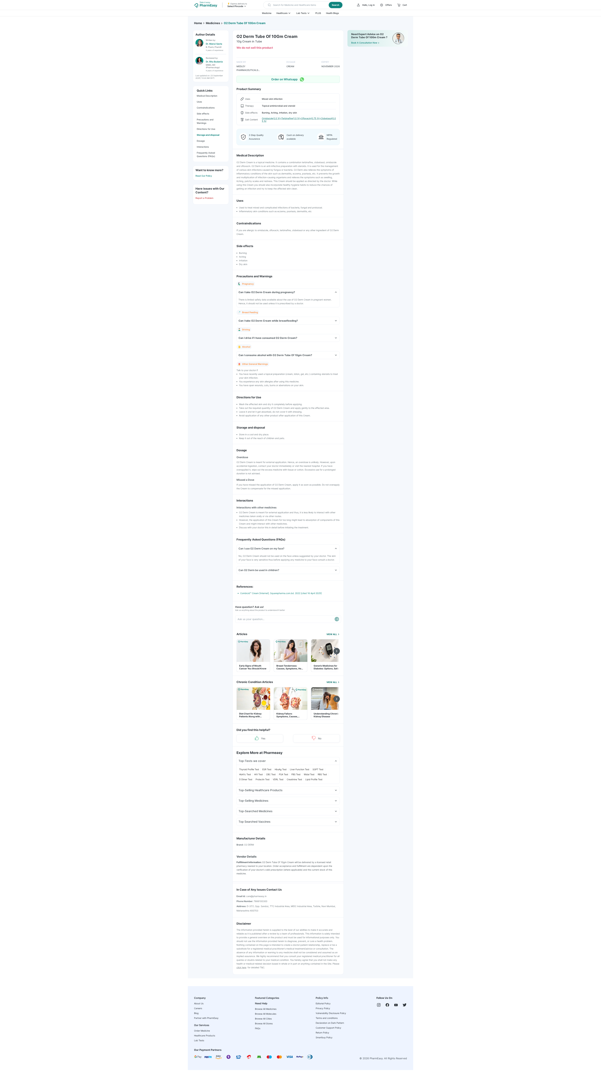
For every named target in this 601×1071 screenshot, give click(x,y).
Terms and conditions (327, 1018)
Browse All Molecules (265, 1013)
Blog (196, 1013)
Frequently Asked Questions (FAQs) (206, 154)
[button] (303, 5)
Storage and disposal (208, 135)
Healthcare (282, 13)
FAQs (257, 1028)
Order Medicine (202, 1030)
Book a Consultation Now (364, 42)
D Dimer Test (245, 779)
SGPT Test (318, 769)
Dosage (201, 141)
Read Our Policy (203, 175)
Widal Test (309, 774)
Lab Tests (301, 13)
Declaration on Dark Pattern (330, 1023)
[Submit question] (337, 619)
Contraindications (206, 107)
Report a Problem (204, 198)
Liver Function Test (299, 769)
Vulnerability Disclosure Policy (331, 1013)
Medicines (213, 23)
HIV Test (258, 774)
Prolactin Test (263, 779)
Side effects (203, 113)
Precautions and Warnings (205, 121)
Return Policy (322, 1032)
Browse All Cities (263, 1018)
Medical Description (207, 95)
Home (198, 23)
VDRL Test (278, 779)
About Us (198, 1003)
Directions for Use (206, 129)
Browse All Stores (264, 1023)
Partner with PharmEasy (206, 1018)
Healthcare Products (204, 1035)
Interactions (203, 146)
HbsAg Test (281, 769)
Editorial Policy (323, 1003)
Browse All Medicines (265, 1009)
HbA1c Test (245, 774)
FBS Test (295, 774)
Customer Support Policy (328, 1027)
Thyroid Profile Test (249, 769)
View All (331, 634)
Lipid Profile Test (313, 779)
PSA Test (283, 774)
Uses (199, 101)
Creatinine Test (294, 779)
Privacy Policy (323, 1008)
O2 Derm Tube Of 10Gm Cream (244, 23)
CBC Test (271, 774)
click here (241, 967)
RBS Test (322, 774)
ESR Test (266, 769)
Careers (198, 1008)
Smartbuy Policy (324, 1037)
